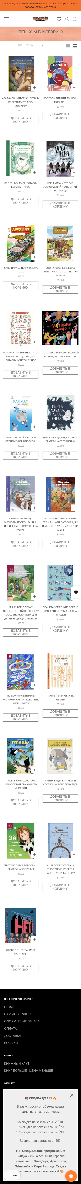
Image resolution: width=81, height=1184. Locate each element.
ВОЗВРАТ (11, 1043)
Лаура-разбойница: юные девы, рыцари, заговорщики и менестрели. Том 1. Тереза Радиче (60, 524)
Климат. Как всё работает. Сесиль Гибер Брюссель (21, 439)
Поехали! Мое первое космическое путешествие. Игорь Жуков (21, 699)
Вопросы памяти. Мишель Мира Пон (60, 100)
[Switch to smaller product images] (75, 45)
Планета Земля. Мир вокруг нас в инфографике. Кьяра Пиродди (60, 611)
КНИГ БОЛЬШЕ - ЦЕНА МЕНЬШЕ (28, 1071)
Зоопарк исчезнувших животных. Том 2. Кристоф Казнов (60, 272)
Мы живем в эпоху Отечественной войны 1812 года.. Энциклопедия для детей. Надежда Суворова (21, 613)
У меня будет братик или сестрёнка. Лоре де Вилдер (60, 782)
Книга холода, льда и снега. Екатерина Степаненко (60, 439)
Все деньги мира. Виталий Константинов (20, 185)
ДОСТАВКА (12, 1036)
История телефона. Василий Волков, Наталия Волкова (60, 354)
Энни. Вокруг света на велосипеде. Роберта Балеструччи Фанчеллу (60, 869)
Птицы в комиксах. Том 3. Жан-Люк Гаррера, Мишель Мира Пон (21, 784)
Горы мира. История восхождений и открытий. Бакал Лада (60, 187)
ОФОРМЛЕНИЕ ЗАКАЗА (22, 1021)
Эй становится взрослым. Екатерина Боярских (21, 867)
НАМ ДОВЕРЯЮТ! (17, 1014)
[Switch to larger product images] (68, 45)
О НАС (9, 1007)
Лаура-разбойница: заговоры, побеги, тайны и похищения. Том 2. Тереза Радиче (21, 524)
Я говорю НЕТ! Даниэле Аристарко (21, 952)
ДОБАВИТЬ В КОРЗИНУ (21, 120)
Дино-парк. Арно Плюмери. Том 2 (21, 270)
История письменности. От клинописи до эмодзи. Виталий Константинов (21, 356)
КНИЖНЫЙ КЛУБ (17, 1063)
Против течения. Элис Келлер (60, 697)
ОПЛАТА (10, 1028)
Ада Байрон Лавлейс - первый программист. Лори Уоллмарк (20, 102)
